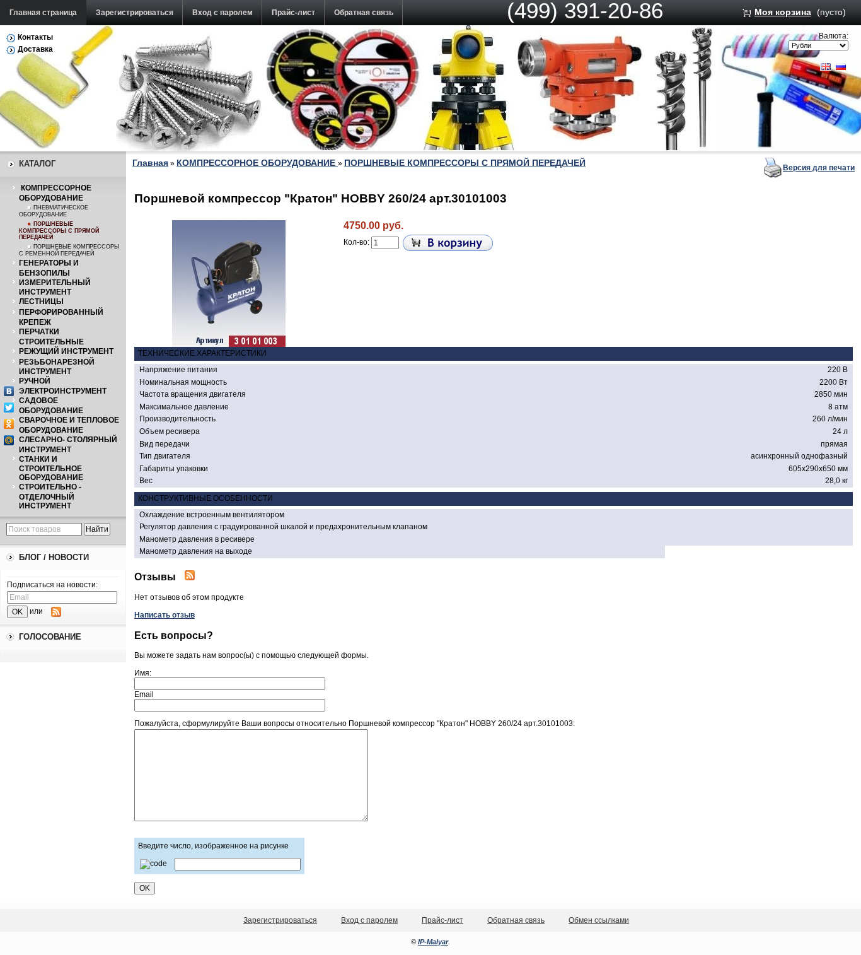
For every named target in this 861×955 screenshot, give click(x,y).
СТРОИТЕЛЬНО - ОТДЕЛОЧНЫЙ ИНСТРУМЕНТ (50, 496)
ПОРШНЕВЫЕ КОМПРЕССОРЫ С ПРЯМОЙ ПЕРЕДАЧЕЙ (59, 230)
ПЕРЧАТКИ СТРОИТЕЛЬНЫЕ (51, 336)
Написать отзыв (164, 615)
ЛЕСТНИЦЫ (41, 301)
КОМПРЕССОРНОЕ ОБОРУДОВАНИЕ (55, 193)
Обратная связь (363, 12)
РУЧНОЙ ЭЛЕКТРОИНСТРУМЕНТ (63, 386)
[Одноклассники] (9, 424)
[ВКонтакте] (9, 391)
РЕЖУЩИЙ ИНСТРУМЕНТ (66, 351)
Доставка (35, 49)
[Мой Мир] (9, 440)
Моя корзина (782, 12)
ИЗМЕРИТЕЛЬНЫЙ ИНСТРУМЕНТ (55, 287)
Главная (150, 163)
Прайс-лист (293, 12)
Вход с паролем (222, 12)
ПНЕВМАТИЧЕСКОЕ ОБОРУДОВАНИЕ (53, 211)
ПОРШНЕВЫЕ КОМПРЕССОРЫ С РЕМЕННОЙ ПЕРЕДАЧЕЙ (69, 250)
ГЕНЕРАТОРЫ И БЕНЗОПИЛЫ (49, 268)
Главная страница (43, 12)
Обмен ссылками (599, 920)
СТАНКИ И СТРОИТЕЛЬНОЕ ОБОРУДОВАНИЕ (51, 469)
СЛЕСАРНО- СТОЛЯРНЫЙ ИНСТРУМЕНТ (68, 444)
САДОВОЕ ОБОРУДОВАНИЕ (51, 405)
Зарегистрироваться (134, 12)
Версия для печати (819, 167)
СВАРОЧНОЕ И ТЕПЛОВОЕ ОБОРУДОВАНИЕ (69, 425)
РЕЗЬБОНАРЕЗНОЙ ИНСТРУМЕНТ (57, 367)
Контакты (35, 37)
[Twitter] (9, 407)
